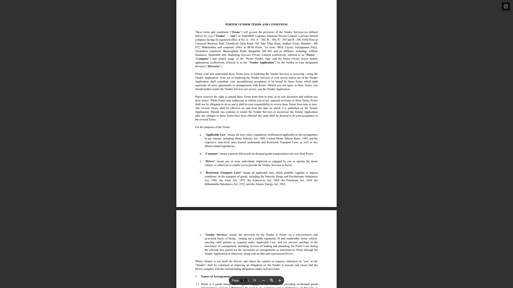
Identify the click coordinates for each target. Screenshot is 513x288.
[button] (264, 280)
